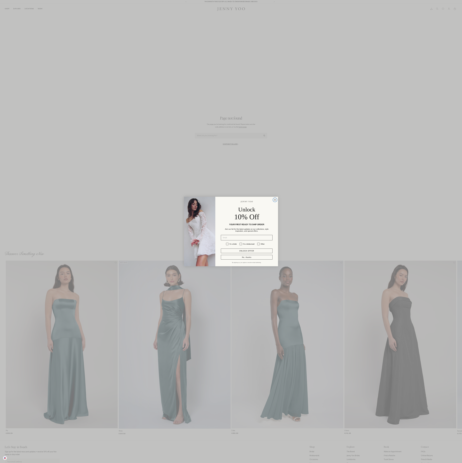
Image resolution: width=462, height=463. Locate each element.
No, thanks (246, 257)
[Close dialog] (275, 200)
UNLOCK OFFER (246, 251)
